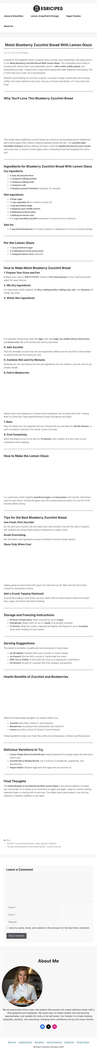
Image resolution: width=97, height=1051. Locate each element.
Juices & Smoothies (13, 16)
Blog (8, 840)
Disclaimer (39, 1042)
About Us (8, 26)
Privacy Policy (83, 1042)
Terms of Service (54, 1042)
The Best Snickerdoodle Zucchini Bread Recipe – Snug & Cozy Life (34, 847)
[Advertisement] (48, 119)
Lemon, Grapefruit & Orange (45, 16)
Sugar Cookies (73, 16)
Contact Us (69, 1042)
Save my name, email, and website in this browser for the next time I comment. (49, 928)
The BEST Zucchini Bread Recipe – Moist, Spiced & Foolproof (31, 843)
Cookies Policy (25, 1042)
